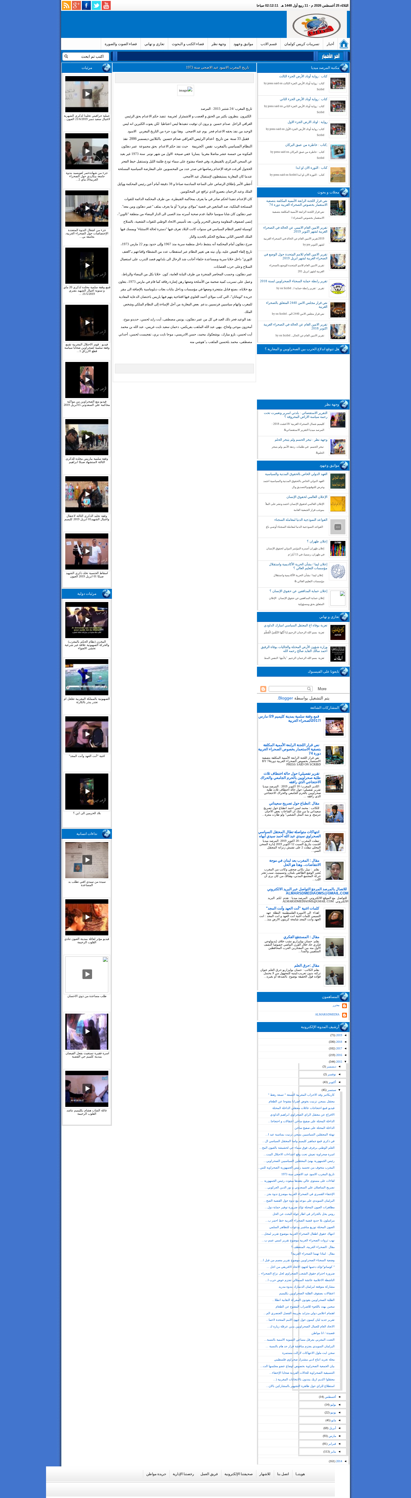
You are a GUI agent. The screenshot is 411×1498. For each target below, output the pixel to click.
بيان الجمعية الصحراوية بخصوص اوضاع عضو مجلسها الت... (297, 1366)
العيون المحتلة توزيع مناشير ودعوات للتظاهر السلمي (302, 1227)
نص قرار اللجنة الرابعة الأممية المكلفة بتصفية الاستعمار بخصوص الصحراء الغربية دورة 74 (296, 202)
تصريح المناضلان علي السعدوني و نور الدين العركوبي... (300, 1187)
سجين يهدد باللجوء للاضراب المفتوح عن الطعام (305, 1306)
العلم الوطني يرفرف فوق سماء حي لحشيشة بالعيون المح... (297, 1147)
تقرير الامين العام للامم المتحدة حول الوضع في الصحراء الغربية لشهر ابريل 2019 (295, 256)
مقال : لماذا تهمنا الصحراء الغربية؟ (313, 1253)
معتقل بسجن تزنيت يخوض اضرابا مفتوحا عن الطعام (302, 1101)
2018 (338, 1041)
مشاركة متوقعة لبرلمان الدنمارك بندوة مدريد (307, 1286)
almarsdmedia (327, 1014)
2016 (338, 1055)
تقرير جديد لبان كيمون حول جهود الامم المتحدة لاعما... (300, 1319)
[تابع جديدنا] (66, 5)
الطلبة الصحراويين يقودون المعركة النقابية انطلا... (303, 1300)
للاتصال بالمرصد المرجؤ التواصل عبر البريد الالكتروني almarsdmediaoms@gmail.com (307, 891)
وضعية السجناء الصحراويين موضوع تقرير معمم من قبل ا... (297, 1260)
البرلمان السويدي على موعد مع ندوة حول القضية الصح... (299, 1200)
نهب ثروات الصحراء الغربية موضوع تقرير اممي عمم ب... (298, 1240)
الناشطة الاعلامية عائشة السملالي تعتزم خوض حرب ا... (300, 1280)
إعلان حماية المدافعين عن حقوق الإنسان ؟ (298, 591)
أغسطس (330, 1396)
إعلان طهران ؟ (317, 541)
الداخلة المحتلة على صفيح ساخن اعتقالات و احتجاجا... (301, 1121)
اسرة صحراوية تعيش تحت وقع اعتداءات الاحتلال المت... (299, 1154)
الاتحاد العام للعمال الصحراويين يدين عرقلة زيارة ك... (301, 1326)
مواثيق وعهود (243, 44)
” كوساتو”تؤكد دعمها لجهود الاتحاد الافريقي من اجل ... (301, 1266)
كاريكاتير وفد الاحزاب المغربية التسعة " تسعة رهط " (301, 1094)
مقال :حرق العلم (306, 965)
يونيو (332, 1412)
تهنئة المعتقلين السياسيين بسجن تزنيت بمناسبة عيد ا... (300, 1134)
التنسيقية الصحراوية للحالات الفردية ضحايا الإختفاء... (302, 1372)
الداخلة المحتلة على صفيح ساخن (315, 1127)
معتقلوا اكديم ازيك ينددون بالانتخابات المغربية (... (304, 1379)
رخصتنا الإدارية (183, 1474)
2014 (338, 1461)
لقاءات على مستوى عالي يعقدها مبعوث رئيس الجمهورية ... (298, 1180)
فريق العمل (209, 1474)
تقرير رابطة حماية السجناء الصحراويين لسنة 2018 (293, 281)
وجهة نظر (219, 44)
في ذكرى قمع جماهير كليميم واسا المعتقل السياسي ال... (298, 1141)
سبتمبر (331, 1090)
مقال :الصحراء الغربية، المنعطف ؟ (313, 1247)
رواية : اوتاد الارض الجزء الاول (307, 122)
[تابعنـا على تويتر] (96, 5)
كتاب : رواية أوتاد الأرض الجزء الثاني (303, 99)
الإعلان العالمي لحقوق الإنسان (306, 497)
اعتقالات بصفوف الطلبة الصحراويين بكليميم (307, 1293)
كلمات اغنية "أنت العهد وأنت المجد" (292, 908)
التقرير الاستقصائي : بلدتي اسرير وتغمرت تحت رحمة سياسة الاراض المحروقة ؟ (295, 415)
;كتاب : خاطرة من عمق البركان (306, 145)
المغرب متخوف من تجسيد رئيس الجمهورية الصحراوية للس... (296, 1167)
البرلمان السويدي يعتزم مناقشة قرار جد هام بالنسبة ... (300, 1346)
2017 (338, 1048)
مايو (333, 1420)
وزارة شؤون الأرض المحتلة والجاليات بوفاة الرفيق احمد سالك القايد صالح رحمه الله (294, 649)
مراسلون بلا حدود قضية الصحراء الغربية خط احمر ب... (300, 1220)
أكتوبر (332, 1082)
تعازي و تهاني (154, 44)
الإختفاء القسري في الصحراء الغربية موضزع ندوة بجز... (299, 1194)
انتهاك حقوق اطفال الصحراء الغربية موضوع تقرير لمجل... (298, 1233)
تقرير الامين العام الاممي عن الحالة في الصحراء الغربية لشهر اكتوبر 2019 (295, 229)
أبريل (332, 1428)
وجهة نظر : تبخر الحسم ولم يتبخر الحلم (301, 439)
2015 (338, 1061)
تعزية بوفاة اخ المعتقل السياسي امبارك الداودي (295, 625)
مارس (332, 1436)
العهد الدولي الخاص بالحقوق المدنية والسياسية (296, 474)
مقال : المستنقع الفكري (301, 937)
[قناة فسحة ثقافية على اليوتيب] (106, 5)
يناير (333, 1451)
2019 (338, 1035)
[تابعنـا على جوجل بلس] (76, 5)
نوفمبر (331, 1074)
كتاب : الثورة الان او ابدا (311, 167)
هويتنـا (300, 1474)
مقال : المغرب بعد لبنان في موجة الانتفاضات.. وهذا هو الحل (295, 862)
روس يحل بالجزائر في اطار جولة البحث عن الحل (304, 1213)
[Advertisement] (175, 24)
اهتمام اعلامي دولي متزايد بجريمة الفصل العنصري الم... (299, 1313)
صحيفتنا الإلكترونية (238, 1474)
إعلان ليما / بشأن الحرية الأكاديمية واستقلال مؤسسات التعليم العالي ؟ (298, 566)
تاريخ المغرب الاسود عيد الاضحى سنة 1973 (308, 1174)
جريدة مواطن (156, 1474)
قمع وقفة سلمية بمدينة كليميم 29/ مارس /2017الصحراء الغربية (289, 718)
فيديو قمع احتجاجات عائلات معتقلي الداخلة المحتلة (303, 1108)
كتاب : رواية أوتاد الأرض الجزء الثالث (303, 76)
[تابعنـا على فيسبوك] (86, 5)
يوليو (332, 1404)
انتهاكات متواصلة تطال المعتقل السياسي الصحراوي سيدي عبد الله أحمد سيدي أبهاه (289, 834)
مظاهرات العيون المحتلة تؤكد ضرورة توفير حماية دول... (300, 1207)
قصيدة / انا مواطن (323, 1333)
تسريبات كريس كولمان (301, 44)
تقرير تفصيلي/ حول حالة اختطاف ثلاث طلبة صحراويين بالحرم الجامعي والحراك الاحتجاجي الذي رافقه (290, 777)
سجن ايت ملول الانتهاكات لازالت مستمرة (308, 1352)
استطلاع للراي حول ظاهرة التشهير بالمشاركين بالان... (300, 1386)
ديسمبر (331, 1066)
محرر (336, 1005)
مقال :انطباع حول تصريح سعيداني (294, 803)
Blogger (285, 698)
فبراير (331, 1443)
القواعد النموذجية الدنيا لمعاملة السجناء (300, 519)
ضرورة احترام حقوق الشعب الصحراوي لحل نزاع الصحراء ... (296, 1273)
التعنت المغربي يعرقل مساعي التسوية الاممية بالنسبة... (299, 1339)
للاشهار (264, 1474)
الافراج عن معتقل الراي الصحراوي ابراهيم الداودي (302, 1114)
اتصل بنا (283, 1474)
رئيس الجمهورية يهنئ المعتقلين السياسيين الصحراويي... (299, 1161)
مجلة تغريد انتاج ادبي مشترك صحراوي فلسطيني (304, 1359)
